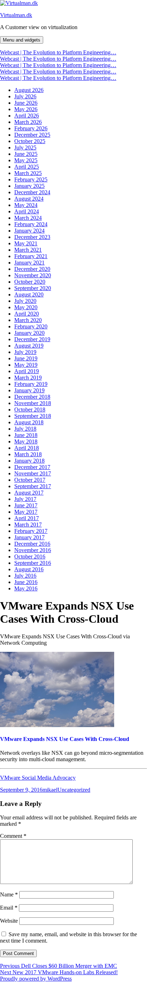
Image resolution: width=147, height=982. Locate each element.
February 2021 (30, 256)
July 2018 (25, 429)
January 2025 (29, 186)
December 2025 (32, 135)
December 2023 (32, 237)
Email (8, 908)
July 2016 (25, 576)
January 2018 (29, 461)
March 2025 (28, 173)
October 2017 (29, 480)
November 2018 (32, 403)
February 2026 (30, 128)
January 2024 (29, 231)
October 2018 (29, 410)
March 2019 (28, 378)
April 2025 (26, 167)
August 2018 (29, 422)
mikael (49, 790)
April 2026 (26, 116)
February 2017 (30, 531)
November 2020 (32, 275)
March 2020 (28, 320)
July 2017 (25, 499)
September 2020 (32, 288)
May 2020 (25, 307)
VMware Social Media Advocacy (38, 778)
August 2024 (29, 199)
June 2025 (25, 154)
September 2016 (32, 563)
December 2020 (32, 269)
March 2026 (28, 122)
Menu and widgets (21, 40)
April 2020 (26, 314)
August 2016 (29, 569)
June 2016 (25, 582)
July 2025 (25, 147)
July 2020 (25, 301)
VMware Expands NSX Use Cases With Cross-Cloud (64, 739)
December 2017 (32, 467)
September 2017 (32, 486)
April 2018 (26, 448)
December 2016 (32, 544)
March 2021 (28, 250)
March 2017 (28, 525)
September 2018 (32, 416)
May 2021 (25, 243)
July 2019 (25, 352)
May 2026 (25, 109)
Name (9, 894)
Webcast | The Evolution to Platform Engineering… (58, 52)
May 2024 (25, 205)
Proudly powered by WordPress (36, 979)
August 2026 (29, 90)
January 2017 (29, 537)
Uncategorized (73, 790)
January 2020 (29, 333)
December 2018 (32, 397)
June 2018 (25, 435)
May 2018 (25, 441)
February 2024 (30, 224)
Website (9, 921)
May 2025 (25, 160)
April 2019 (26, 371)
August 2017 (29, 493)
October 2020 (29, 282)
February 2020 (30, 326)
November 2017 (32, 473)
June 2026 (25, 103)
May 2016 (25, 588)
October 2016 (29, 556)
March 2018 (28, 454)
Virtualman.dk (16, 15)
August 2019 (29, 346)
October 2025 (29, 141)
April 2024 (26, 211)
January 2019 (29, 390)
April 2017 (26, 518)
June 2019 (25, 358)
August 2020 (29, 294)
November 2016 (32, 550)
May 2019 (25, 365)
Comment (13, 836)
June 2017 (25, 505)
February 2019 (30, 384)
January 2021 (29, 263)
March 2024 (28, 218)
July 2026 (25, 96)
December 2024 (32, 192)
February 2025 (30, 179)
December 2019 (32, 339)
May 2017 (25, 512)
